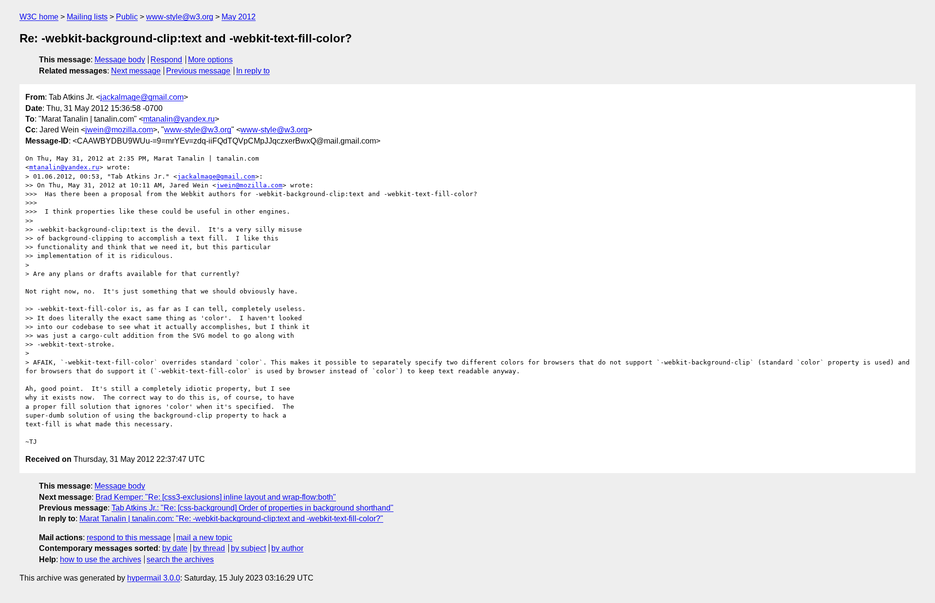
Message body (119, 59)
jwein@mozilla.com (119, 130)
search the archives (180, 559)
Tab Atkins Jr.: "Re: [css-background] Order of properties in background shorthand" (252, 508)
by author (287, 548)
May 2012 (239, 17)
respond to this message (129, 537)
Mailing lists (87, 17)
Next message (136, 71)
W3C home (38, 17)
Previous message (198, 71)
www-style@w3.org (179, 17)
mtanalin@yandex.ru (179, 119)
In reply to (253, 71)
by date (174, 548)
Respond (166, 59)
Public (127, 17)
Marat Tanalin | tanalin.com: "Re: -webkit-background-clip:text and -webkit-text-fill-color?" (231, 518)
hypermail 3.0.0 (153, 578)
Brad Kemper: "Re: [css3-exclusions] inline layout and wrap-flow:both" (215, 497)
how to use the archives (100, 559)
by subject (248, 548)
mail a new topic (204, 537)
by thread (209, 548)
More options (210, 59)
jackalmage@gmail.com (142, 97)
